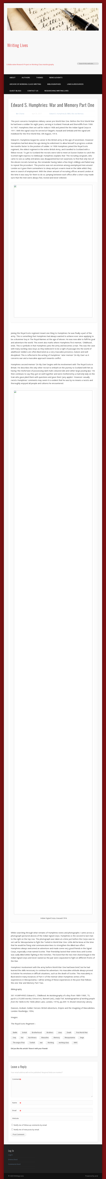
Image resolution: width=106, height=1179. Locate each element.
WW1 (76, 1042)
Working (51, 1042)
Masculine (45, 1037)
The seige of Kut (19, 1042)
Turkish (32, 1042)
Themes (39, 77)
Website (15, 1118)
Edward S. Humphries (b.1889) (60, 114)
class (60, 1032)
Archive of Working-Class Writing (25, 84)
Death (69, 1032)
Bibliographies (54, 84)
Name (16, 1103)
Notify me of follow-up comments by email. (30, 1125)
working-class (64, 1042)
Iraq (14, 1037)
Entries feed (12, 1159)
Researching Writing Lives (56, 91)
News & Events (55, 77)
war (41, 1042)
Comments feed (14, 1164)
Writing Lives (17, 45)
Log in (10, 1155)
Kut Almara (32, 1037)
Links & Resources (75, 84)
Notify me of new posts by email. (26, 1129)
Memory (57, 1037)
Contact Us (32, 91)
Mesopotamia (70, 1037)
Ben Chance (20, 114)
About (13, 77)
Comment (16, 1079)
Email (16, 1111)
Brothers (50, 1032)
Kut (22, 1037)
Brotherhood (37, 1032)
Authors (26, 77)
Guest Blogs (15, 91)
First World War (82, 1032)
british (24, 1032)
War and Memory (77, 114)
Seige (82, 1037)
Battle (15, 1032)
